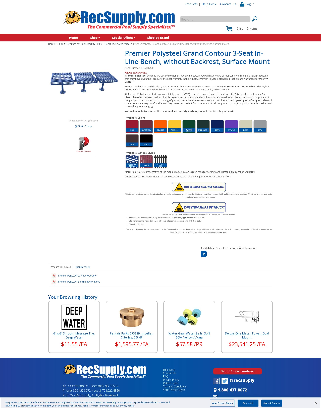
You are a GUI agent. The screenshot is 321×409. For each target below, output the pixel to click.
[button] (241, 28)
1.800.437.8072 (232, 390)
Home (73, 38)
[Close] (315, 402)
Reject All (248, 402)
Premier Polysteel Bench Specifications (79, 281)
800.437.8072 (82, 390)
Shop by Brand (158, 38)
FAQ (165, 376)
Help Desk (209, 4)
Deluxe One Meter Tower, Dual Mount (247, 335)
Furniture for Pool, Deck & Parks (84, 43)
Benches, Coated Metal (117, 43)
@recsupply (242, 380)
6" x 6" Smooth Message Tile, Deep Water (74, 335)
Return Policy (171, 383)
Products (191, 4)
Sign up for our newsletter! (237, 371)
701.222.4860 (111, 390)
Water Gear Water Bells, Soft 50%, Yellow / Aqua (189, 335)
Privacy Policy (171, 380)
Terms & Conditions (175, 386)
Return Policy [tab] (83, 266)
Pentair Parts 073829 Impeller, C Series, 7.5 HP (131, 335)
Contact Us (228, 4)
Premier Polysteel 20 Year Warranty (77, 275)
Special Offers (122, 38)
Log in (249, 4)
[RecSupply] (119, 20)
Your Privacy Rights (222, 402)
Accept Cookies (271, 402)
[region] (160, 403)
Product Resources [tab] (60, 266)
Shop (94, 38)
